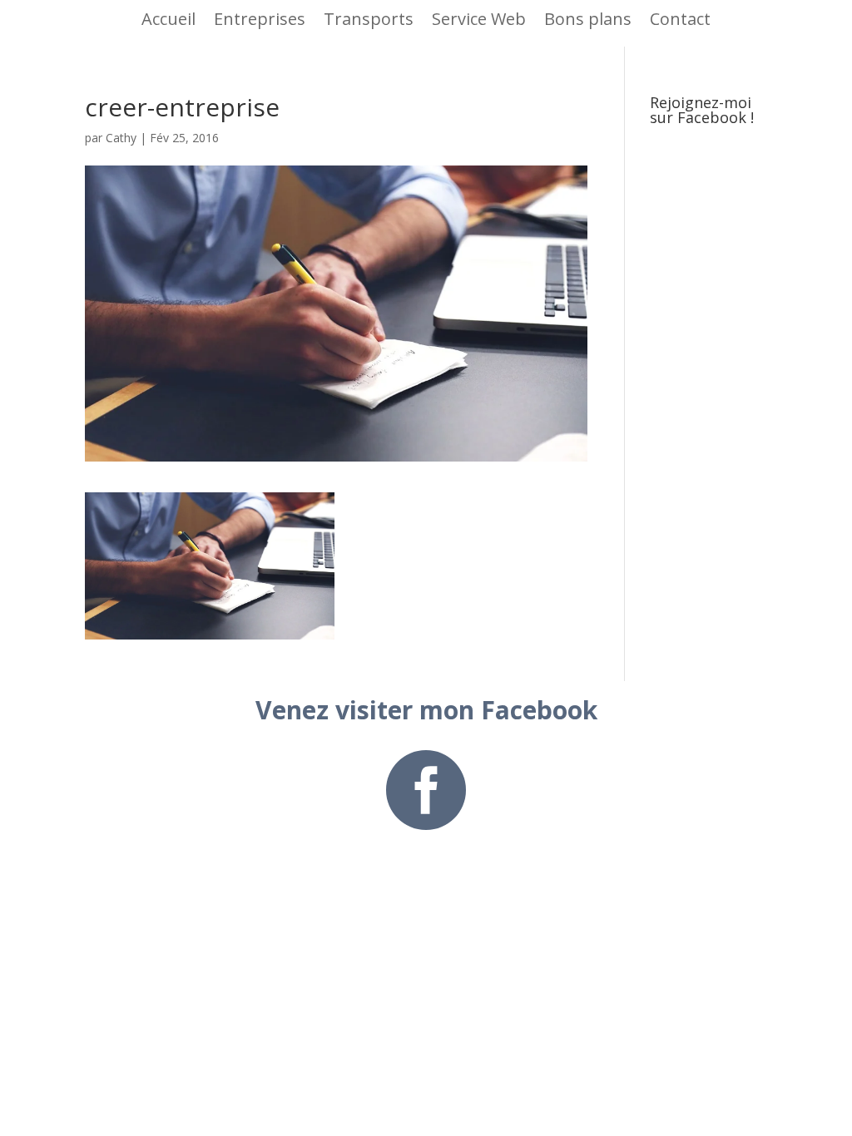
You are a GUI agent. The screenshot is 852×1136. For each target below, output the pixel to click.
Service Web (479, 18)
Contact (680, 18)
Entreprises (259, 18)
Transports (369, 18)
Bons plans (588, 18)
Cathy (121, 138)
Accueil (168, 18)
